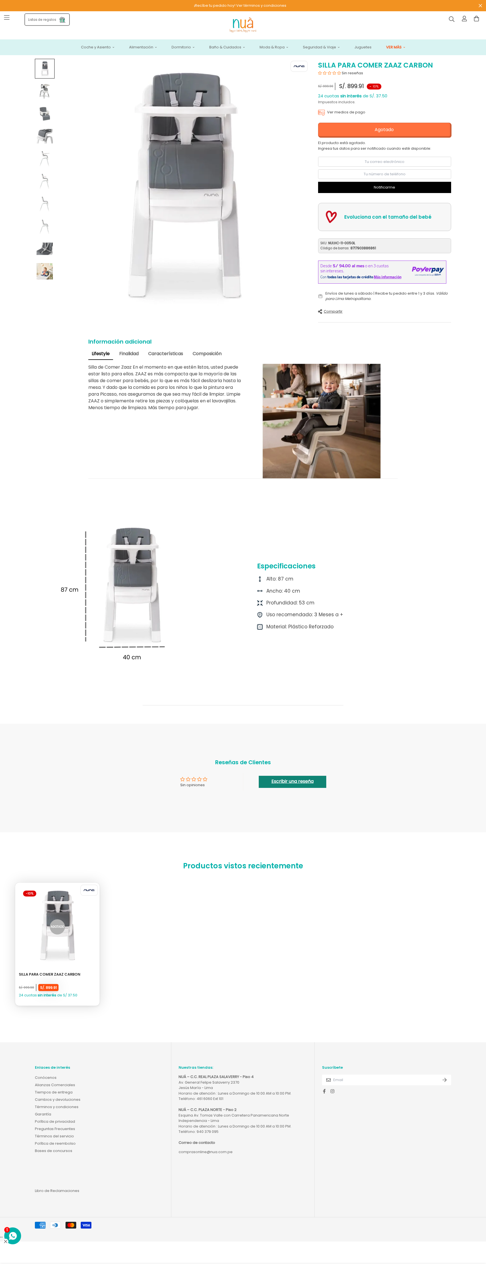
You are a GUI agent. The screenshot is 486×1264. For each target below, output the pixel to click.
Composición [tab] (207, 353)
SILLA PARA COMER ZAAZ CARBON (49, 974)
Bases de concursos (53, 1150)
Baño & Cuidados (225, 47)
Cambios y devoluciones (57, 1099)
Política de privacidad (55, 1121)
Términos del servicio (54, 1136)
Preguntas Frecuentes (55, 1128)
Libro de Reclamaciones (57, 1190)
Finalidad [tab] (129, 353)
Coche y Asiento (96, 47)
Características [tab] (165, 353)
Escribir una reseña (292, 781)
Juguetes (363, 47)
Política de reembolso (55, 1143)
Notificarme (384, 187)
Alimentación (141, 47)
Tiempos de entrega (54, 1092)
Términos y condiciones (56, 1107)
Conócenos (46, 1077)
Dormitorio (181, 47)
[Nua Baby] (243, 25)
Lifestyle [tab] (101, 353)
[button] (329, 73)
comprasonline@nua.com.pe (206, 1152)
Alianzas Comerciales (55, 1085)
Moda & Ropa (272, 47)
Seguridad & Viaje (319, 47)
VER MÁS (394, 47)
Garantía (43, 1114)
